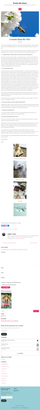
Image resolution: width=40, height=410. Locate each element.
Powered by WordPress (16, 407)
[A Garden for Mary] (38, 346)
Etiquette (3, 368)
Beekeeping (5, 229)
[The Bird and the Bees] (38, 350)
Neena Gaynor (4, 345)
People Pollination (33, 242)
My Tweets (3, 359)
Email (2, 272)
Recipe (3, 380)
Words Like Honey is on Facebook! (9, 321)
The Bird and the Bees (5, 348)
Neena (10, 229)
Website (3, 277)
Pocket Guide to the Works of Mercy (8, 340)
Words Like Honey (20, 3)
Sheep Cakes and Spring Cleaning (9, 242)
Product (3, 378)
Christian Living (4, 366)
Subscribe (4, 334)
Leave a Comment (14, 229)
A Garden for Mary (4, 344)
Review (3, 383)
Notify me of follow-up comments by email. (11, 282)
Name (2, 267)
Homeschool (4, 376)
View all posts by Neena (20, 238)
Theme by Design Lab (24, 407)
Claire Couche (4, 341)
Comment (3, 252)
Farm (3, 371)
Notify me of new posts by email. (9, 284)
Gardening (4, 373)
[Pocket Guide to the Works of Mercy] (38, 341)
